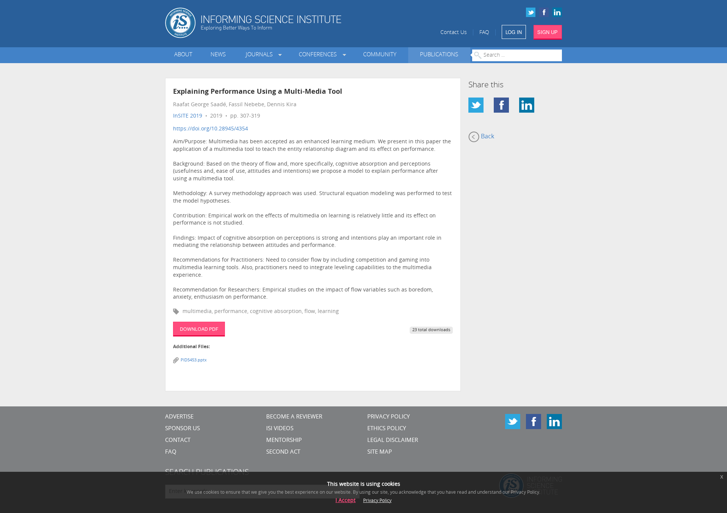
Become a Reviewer (294, 417)
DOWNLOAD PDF (199, 328)
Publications (439, 55)
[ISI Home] (279, 23)
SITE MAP (379, 452)
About (183, 55)
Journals (261, 55)
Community (379, 55)
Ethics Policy (386, 429)
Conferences (319, 55)
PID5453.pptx (194, 360)
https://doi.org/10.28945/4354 (210, 129)
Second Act (283, 452)
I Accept (345, 501)
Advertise (179, 417)
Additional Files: (191, 347)
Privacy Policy (388, 417)
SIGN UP (547, 32)
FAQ (484, 33)
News (218, 55)
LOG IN (513, 32)
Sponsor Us (182, 429)
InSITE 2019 (187, 116)
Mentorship (284, 440)
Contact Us (453, 33)
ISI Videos (279, 429)
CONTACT (177, 440)
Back (486, 137)
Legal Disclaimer (392, 440)
